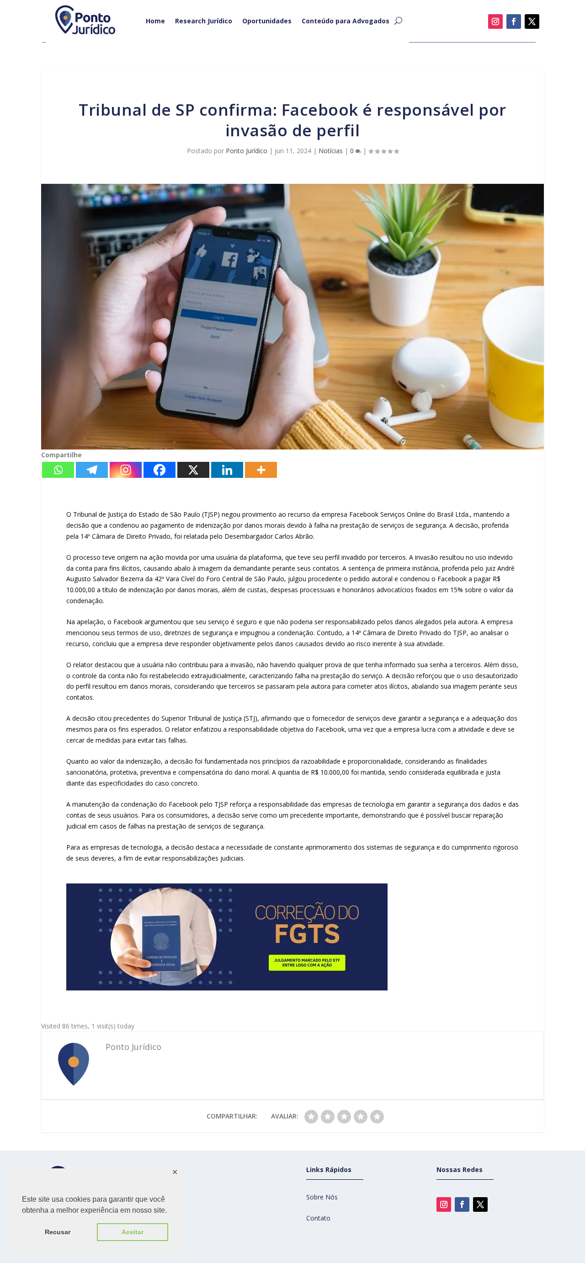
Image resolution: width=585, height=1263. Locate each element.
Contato (318, 1218)
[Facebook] (160, 470)
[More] (261, 470)
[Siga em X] (532, 21)
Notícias (331, 150)
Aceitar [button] (133, 1232)
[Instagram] (126, 470)
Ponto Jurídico (246, 150)
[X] (193, 470)
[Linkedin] (227, 470)
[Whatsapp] (58, 470)
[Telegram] (92, 470)
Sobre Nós (322, 1197)
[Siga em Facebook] (513, 21)
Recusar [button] (57, 1232)
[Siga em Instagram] (495, 21)
